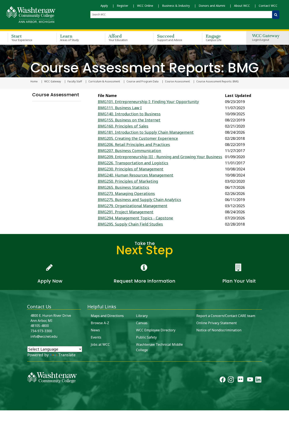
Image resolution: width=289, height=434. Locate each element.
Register (122, 6)
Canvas (141, 323)
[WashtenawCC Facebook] (222, 380)
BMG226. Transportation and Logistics (133, 162)
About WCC (242, 6)
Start (21, 37)
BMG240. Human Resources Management (135, 175)
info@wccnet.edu (43, 336)
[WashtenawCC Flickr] (240, 380)
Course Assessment (177, 81)
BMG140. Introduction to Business (129, 113)
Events (96, 337)
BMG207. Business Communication (129, 150)
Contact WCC (268, 6)
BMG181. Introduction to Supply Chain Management (146, 132)
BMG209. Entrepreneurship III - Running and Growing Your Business (160, 156)
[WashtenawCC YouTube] (250, 380)
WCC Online (145, 6)
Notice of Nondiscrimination (218, 330)
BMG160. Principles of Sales (123, 126)
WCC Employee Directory (155, 330)
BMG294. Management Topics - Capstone (135, 217)
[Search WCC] (275, 14)
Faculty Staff (74, 81)
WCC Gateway (265, 38)
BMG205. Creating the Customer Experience (138, 138)
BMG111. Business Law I (120, 107)
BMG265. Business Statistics (123, 187)
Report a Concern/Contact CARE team (225, 315)
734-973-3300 (41, 331)
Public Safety (146, 337)
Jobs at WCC (100, 344)
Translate (67, 354)
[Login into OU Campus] (2, 406)
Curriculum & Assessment (104, 81)
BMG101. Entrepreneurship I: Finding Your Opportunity (148, 101)
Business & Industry (176, 6)
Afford (118, 37)
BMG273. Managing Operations (126, 193)
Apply (104, 6)
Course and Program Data (142, 81)
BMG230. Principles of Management (130, 168)
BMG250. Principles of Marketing (128, 181)
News (95, 330)
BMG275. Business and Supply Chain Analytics (139, 199)
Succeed (169, 37)
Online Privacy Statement (216, 323)
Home (34, 81)
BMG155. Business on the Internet (129, 119)
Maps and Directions (107, 315)
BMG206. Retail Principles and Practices (134, 144)
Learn (69, 37)
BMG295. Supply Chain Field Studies (130, 224)
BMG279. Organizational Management (132, 205)
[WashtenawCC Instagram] (230, 380)
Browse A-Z (100, 323)
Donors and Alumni (212, 6)
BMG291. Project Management (125, 211)
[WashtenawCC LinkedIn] (258, 380)
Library (142, 315)
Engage (214, 37)
